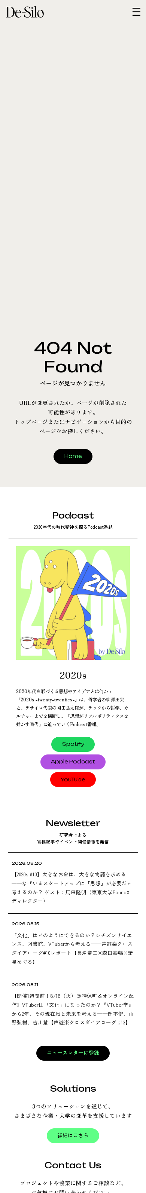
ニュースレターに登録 (73, 1053)
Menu (136, 11)
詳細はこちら (73, 1135)
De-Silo (36, 12)
